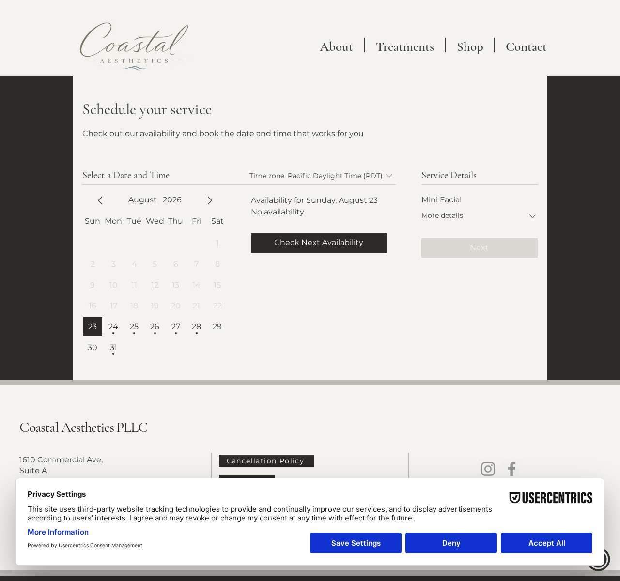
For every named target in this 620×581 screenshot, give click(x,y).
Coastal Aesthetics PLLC (83, 427)
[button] (405, 45)
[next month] (210, 200)
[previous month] (100, 200)
